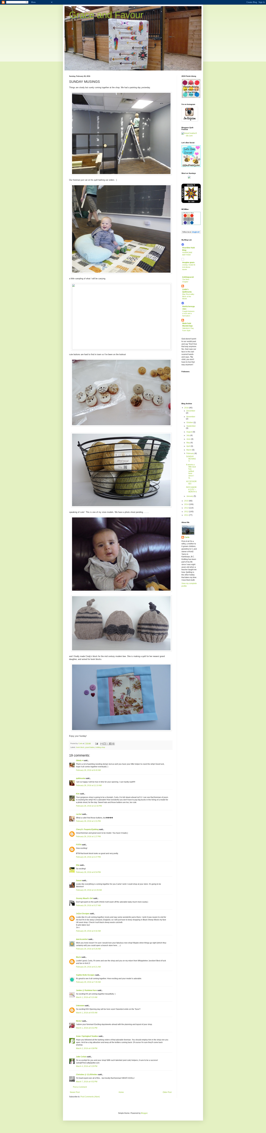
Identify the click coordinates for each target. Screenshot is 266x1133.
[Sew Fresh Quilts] (191, 166)
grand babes (90, 747)
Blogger (144, 1113)
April (188, 446)
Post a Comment (80, 1087)
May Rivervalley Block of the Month (188, 296)
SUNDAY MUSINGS (191, 458)
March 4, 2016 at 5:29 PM (86, 1066)
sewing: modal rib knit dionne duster (188, 267)
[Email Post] (97, 743)
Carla (187, 537)
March (189, 450)
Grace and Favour (106, 15)
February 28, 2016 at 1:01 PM (88, 821)
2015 (186, 501)
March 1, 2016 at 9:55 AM (86, 1013)
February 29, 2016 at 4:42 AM (88, 931)
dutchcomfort (82, 939)
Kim (78, 794)
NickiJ (79, 1021)
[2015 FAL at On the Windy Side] (191, 97)
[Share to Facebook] (110, 743)
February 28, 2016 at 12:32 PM (89, 806)
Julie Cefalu (81, 1057)
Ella (77, 865)
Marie (78, 957)
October (189, 422)
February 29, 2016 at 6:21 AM (88, 967)
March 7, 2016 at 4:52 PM (86, 1082)
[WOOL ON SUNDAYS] (189, 178)
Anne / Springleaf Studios (87, 1036)
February (190, 453)
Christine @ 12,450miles (87, 1074)
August (189, 432)
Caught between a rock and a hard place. (188, 313)
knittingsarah (188, 277)
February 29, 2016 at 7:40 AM (88, 982)
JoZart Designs (82, 914)
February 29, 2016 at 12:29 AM (89, 890)
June (188, 439)
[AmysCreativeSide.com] (189, 136)
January (190, 496)
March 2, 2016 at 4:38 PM (86, 1048)
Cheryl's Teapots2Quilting (87, 829)
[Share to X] (107, 743)
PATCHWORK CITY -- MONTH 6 (191, 489)
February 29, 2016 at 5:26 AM (88, 949)
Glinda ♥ (79, 760)
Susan (79, 880)
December (190, 411)
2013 (186, 508)
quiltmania (80, 778)
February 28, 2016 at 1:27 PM (88, 836)
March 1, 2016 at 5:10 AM (86, 997)
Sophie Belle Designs (85, 975)
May (188, 443)
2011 (186, 515)
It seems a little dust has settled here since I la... (191, 471)
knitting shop (100, 747)
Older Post (167, 1092)
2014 (186, 504)
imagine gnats (188, 262)
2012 (186, 511)
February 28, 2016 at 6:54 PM (88, 872)
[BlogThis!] (104, 743)
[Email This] (101, 743)
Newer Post (75, 1092)
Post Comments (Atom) (90, 1097)
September (191, 426)
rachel (79, 814)
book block (80, 747)
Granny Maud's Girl (84, 898)
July (188, 435)
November (190, 417)
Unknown (80, 1006)
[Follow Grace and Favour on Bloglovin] (191, 233)
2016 (186, 408)
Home (121, 1092)
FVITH (78, 845)
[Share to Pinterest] (113, 743)
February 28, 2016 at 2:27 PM (88, 857)
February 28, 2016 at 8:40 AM (88, 770)
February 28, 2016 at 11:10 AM (89, 785)
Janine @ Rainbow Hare (86, 990)
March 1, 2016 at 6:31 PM (86, 1028)
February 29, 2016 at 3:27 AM (88, 905)
